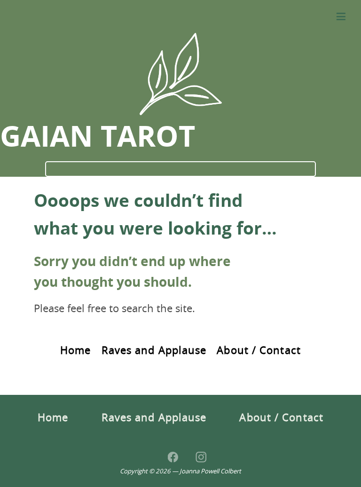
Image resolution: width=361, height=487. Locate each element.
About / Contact (259, 351)
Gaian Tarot (97, 138)
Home (75, 351)
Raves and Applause (154, 351)
